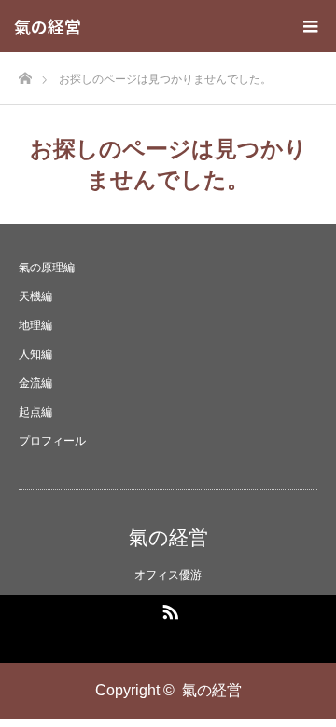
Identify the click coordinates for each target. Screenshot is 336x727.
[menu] (310, 26)
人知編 (35, 354)
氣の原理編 (47, 267)
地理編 (35, 325)
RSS (168, 609)
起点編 (35, 411)
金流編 (35, 383)
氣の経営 (47, 26)
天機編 (35, 296)
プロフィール (52, 440)
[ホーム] (25, 73)
